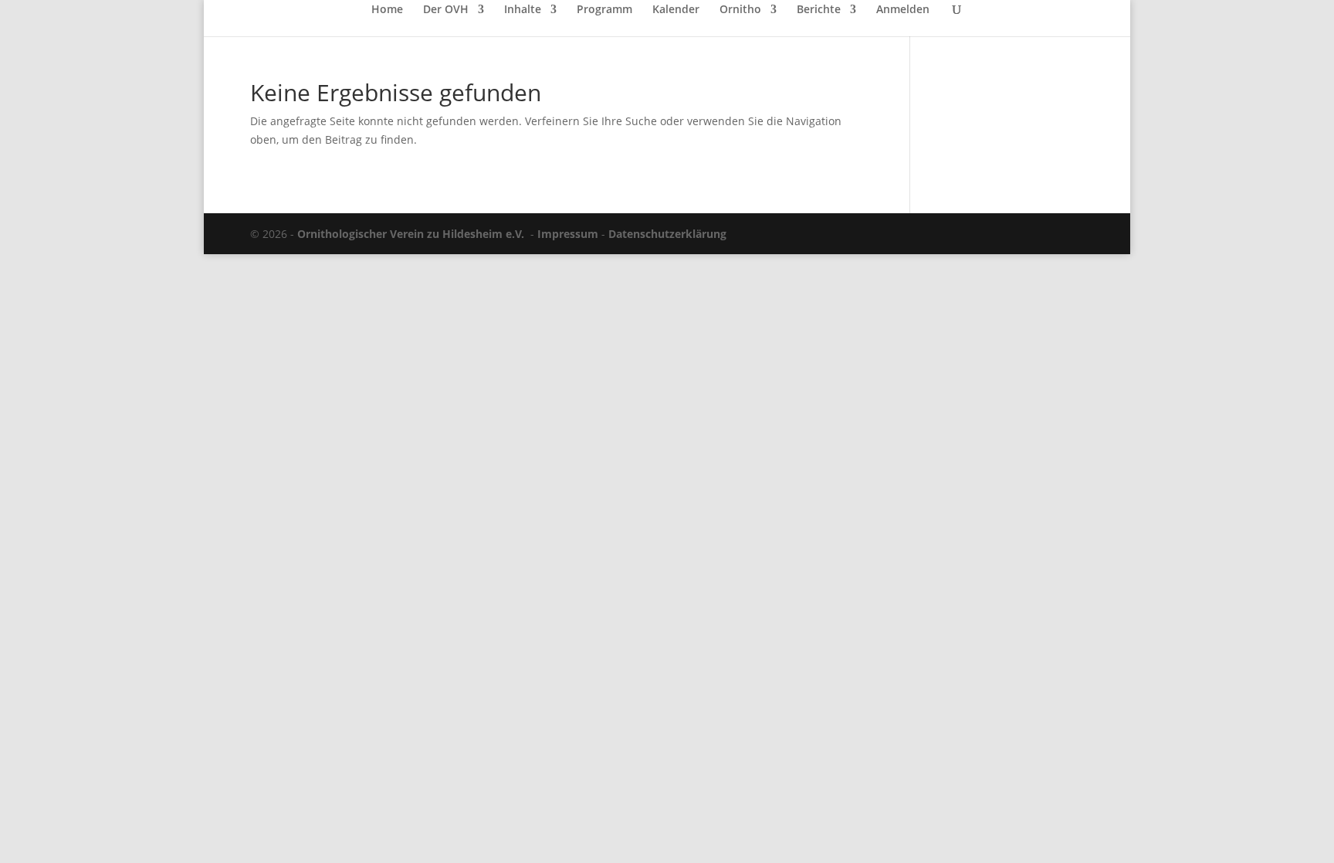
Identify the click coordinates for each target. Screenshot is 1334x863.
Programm (604, 10)
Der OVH (446, 10)
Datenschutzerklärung (667, 233)
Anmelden (902, 10)
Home (387, 10)
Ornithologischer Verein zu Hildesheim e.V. (410, 233)
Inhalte (522, 10)
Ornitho (740, 10)
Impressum (567, 233)
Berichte (819, 10)
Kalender (675, 10)
